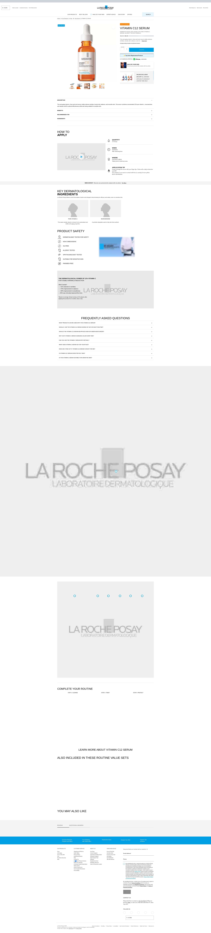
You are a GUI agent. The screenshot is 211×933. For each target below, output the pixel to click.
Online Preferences (78, 867)
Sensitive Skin (110, 853)
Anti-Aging (59, 853)
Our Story (92, 851)
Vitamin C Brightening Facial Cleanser (69, 731)
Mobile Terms (138, 871)
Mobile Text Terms (143, 926)
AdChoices (71, 928)
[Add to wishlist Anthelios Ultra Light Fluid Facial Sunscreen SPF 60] (151, 701)
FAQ (75, 857)
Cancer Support (93, 853)
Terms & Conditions (136, 883)
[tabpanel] (105, 784)
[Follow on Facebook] (138, 912)
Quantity (122, 47)
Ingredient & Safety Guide (96, 854)
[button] (105, 100)
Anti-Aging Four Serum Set (90, 793)
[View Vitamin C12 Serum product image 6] (79, 86)
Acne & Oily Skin (61, 854)
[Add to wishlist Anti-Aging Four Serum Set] (102, 770)
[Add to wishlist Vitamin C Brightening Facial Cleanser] (86, 701)
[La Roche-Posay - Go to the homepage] (105, 8)
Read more (144, 41)
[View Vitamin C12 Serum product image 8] (94, 86)
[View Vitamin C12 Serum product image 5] (72, 86)
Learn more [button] (143, 59)
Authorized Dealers (78, 856)
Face (58, 851)
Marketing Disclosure (139, 884)
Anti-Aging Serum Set (64, 793)
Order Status (76, 853)
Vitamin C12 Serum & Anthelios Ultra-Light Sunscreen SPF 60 (116, 793)
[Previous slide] (55, 52)
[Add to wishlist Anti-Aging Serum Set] (78, 770)
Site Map (103, 926)
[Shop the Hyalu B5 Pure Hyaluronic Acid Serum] (74, 595)
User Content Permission (79, 868)
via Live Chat (142, 901)
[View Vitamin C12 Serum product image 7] (87, 86)
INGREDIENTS (61, 118)
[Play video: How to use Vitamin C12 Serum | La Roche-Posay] (81, 156)
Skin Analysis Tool (94, 857)
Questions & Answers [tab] (76, 825)
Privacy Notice (143, 886)
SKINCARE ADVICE (111, 848)
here (129, 902)
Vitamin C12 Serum (96, 731)
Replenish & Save (94, 861)
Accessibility (76, 870)
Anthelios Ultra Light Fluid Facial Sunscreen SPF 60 (134, 732)
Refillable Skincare (94, 862)
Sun (58, 856)
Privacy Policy (77, 854)
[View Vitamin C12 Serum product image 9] (102, 86)
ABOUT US (92, 848)
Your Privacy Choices (81, 861)
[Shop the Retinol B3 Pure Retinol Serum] (120, 595)
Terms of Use (77, 865)
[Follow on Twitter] (145, 912)
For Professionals (33, 7)
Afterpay (92, 859)
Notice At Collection (78, 862)
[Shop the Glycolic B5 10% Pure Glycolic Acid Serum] (130, 595)
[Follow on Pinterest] (131, 912)
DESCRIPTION (61, 100)
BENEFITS (60, 110)
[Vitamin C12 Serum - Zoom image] (87, 52)
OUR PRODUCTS (61, 848)
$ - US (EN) (4, 7)
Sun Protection (110, 857)
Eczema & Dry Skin (111, 854)
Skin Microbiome (110, 859)
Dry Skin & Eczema (61, 857)
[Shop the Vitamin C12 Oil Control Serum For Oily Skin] (116, 471)
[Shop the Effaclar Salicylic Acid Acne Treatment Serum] (142, 595)
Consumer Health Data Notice (80, 864)
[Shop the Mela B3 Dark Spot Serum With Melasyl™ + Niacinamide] (108, 595)
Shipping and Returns (79, 851)
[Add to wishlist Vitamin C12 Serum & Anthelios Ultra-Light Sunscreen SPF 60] (127, 770)
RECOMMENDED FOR (63, 114)
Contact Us (76, 859)
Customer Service (24, 7)
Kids (58, 859)
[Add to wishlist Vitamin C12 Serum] (113, 27)
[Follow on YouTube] (152, 912)
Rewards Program (94, 856)
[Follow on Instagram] (124, 912)
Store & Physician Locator (96, 864)
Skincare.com (151, 926)
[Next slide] (118, 52)
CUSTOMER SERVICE (79, 848)
